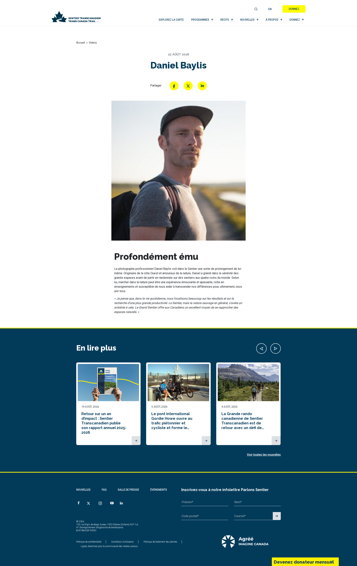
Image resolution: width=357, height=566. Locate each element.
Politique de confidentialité (88, 542)
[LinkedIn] (202, 85)
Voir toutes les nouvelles (264, 454)
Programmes (200, 19)
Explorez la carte (171, 19)
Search (256, 9)
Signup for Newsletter (277, 516)
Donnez (294, 8)
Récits (224, 19)
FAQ (104, 489)
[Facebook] (174, 85)
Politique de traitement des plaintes (160, 542)
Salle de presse (128, 489)
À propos (272, 19)
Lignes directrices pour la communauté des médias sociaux (109, 546)
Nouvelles (247, 19)
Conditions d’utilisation (122, 542)
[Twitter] (188, 85)
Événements (158, 489)
